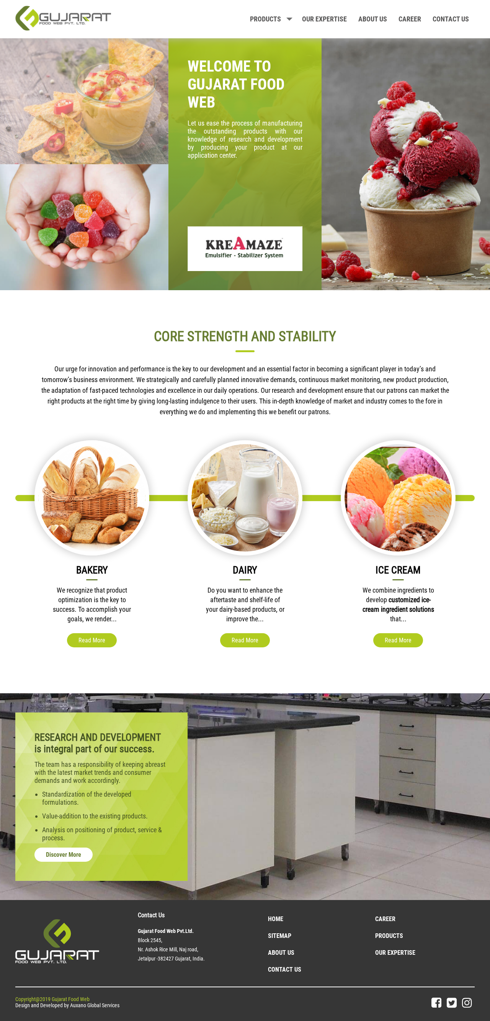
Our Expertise (395, 952)
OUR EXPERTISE (324, 19)
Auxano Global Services (94, 1005)
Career (410, 19)
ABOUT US (372, 19)
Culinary (433, 570)
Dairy (127, 570)
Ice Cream (280, 570)
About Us (281, 952)
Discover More (63, 854)
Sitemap (279, 935)
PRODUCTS (265, 19)
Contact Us (284, 969)
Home (275, 919)
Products (389, 935)
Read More (127, 640)
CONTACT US (451, 19)
